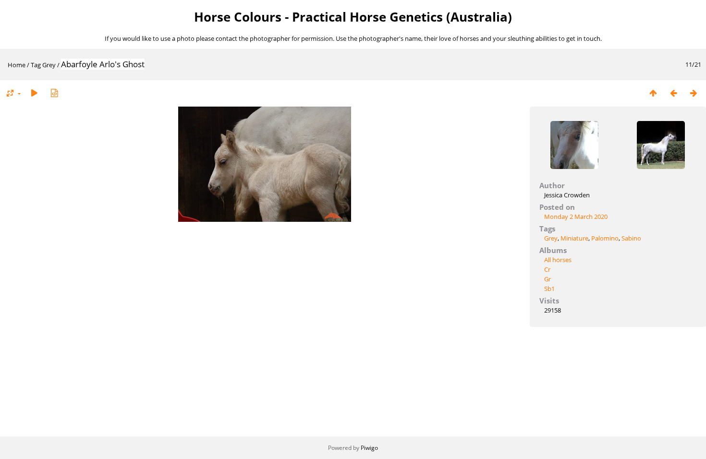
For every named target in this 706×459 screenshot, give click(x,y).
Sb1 (549, 288)
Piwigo (369, 448)
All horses (558, 259)
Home (16, 64)
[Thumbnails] (653, 92)
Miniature (574, 238)
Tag (36, 64)
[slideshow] (34, 92)
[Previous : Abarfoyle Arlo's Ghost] (673, 92)
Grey (49, 64)
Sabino (631, 238)
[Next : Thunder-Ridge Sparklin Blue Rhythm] (693, 92)
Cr (547, 269)
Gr (547, 279)
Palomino (605, 238)
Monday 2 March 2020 (576, 216)
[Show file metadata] (54, 92)
